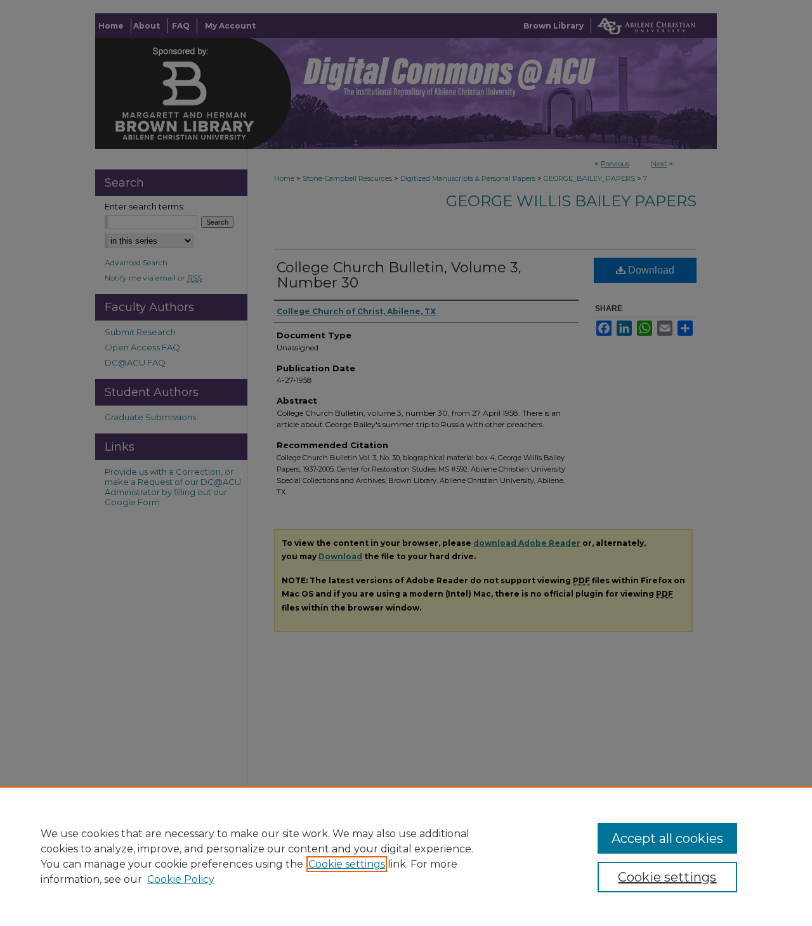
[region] (406, 856)
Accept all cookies (667, 838)
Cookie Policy (180, 879)
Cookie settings (346, 864)
